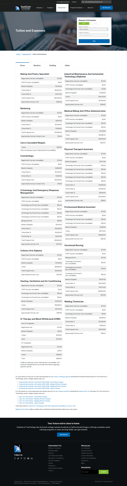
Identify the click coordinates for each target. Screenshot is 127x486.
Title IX (50, 471)
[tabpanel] (63, 221)
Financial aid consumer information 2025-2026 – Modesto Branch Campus (43, 384)
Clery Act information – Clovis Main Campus (33, 397)
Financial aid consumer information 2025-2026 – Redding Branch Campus (42, 386)
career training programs (62, 376)
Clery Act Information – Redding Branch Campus (34, 401)
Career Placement (87, 455)
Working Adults (53, 450)
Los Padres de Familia (55, 455)
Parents (51, 453)
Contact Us (84, 460)
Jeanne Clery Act (84, 391)
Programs (50, 7)
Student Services (86, 453)
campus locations (63, 391)
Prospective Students (76, 7)
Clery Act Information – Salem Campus (31, 403)
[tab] (22, 65)
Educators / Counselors (56, 458)
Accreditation (85, 448)
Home (18, 54)
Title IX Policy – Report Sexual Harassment (36, 481)
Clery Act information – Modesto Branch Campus (35, 399)
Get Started (106, 7)
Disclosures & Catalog (55, 481)
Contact (74, 2)
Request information (22, 409)
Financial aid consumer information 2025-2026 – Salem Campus (39, 388)
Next (94, 41)
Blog (82, 463)
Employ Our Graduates (88, 458)
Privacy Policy (18, 481)
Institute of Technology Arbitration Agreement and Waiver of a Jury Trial (51, 406)
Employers (51, 466)
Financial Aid (61, 7)
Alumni (50, 463)
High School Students (55, 468)
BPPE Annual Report (44, 483)
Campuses (39, 7)
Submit (103, 472)
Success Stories (86, 450)
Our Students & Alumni (63, 2)
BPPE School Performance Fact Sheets (25, 483)
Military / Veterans (54, 448)
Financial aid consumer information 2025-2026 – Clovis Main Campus (41, 382)
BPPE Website (56, 483)
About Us (90, 7)
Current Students (54, 460)
